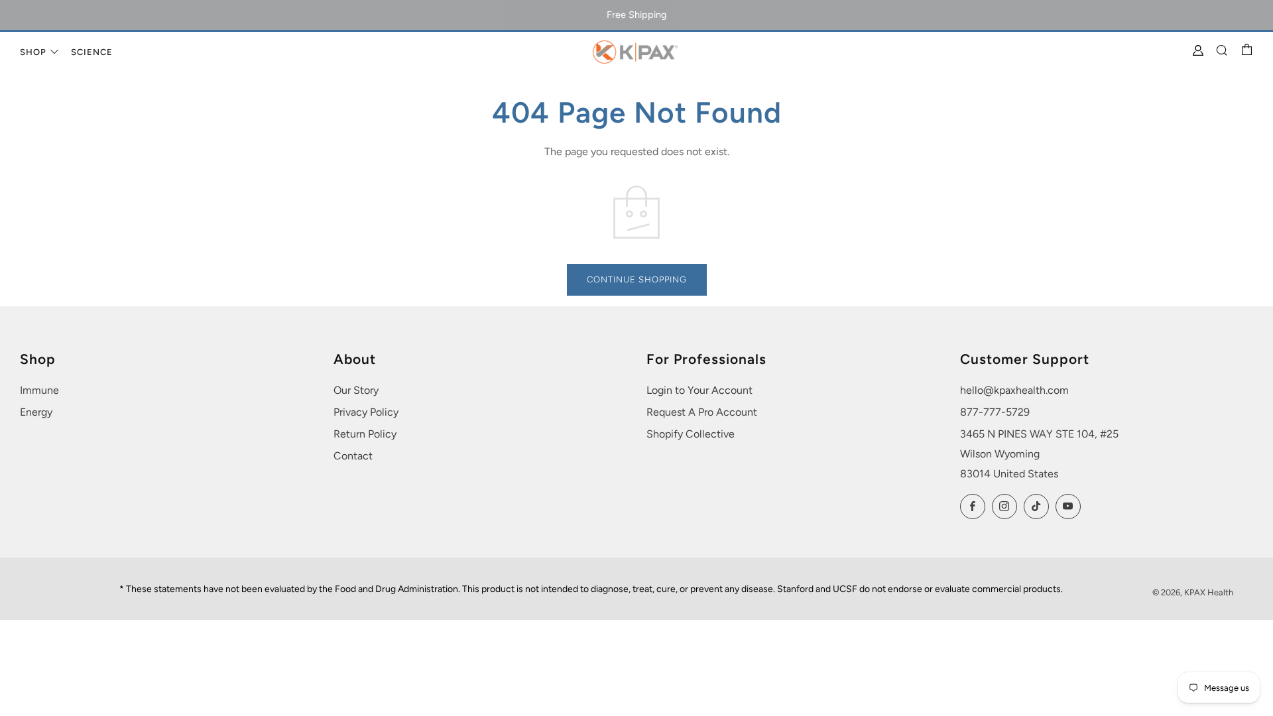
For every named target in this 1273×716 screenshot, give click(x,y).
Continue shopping (637, 279)
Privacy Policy (365, 412)
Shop (33, 52)
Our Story (356, 390)
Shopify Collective (690, 434)
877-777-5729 (995, 412)
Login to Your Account (699, 390)
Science (92, 52)
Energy (36, 412)
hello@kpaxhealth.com (1014, 390)
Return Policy (364, 434)
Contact (353, 455)
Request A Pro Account (701, 412)
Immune (39, 390)
